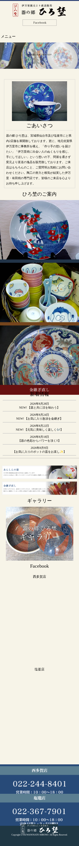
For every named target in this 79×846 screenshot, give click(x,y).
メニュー (8, 36)
